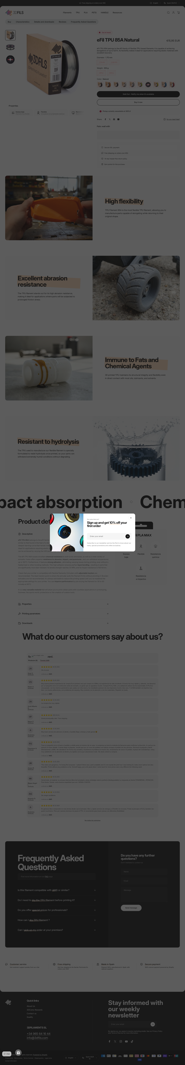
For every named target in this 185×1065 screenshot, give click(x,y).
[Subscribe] (127, 536)
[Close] (130, 517)
